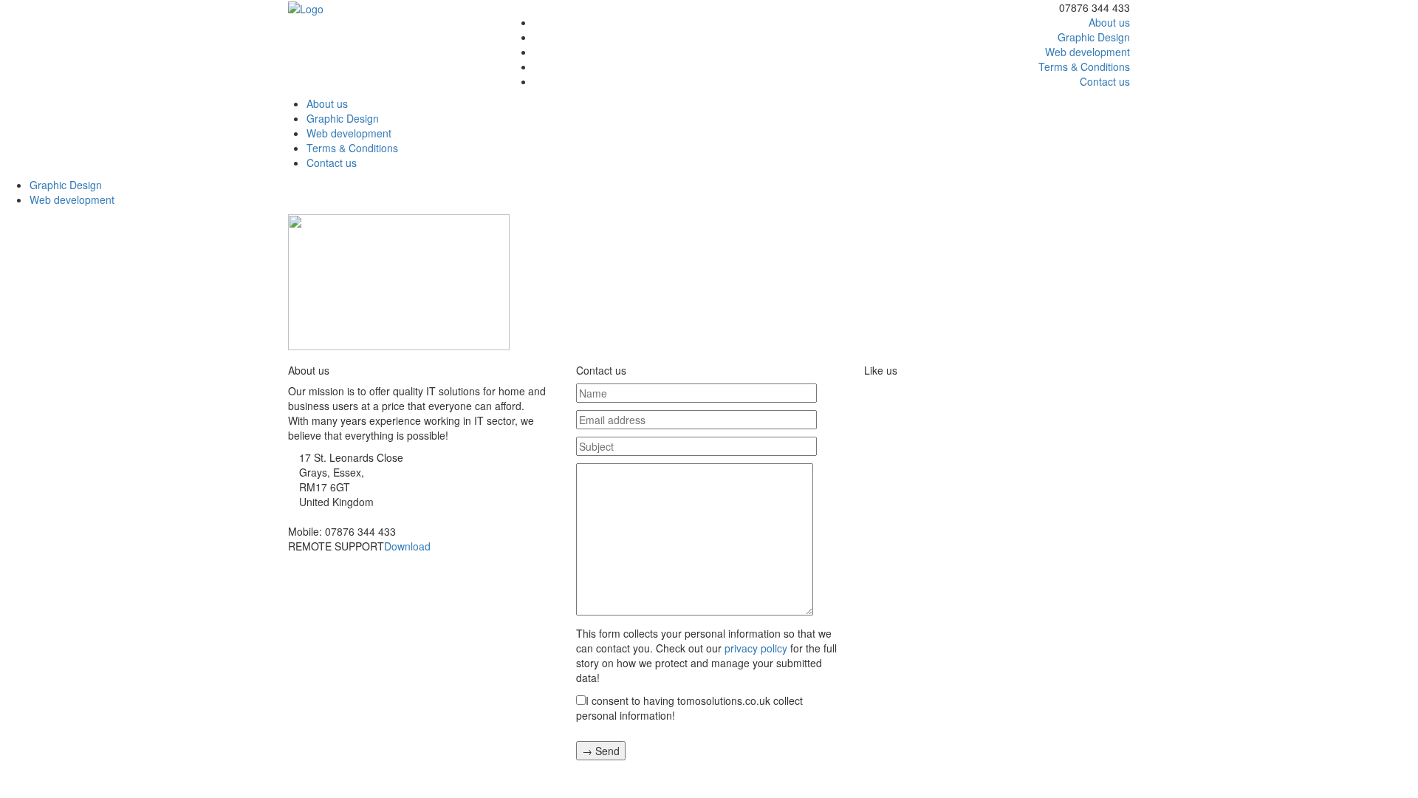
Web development (1087, 51)
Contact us (1105, 81)
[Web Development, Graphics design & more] (305, 7)
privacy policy (756, 648)
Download (407, 546)
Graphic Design (1094, 37)
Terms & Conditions (1084, 66)
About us (1109, 22)
